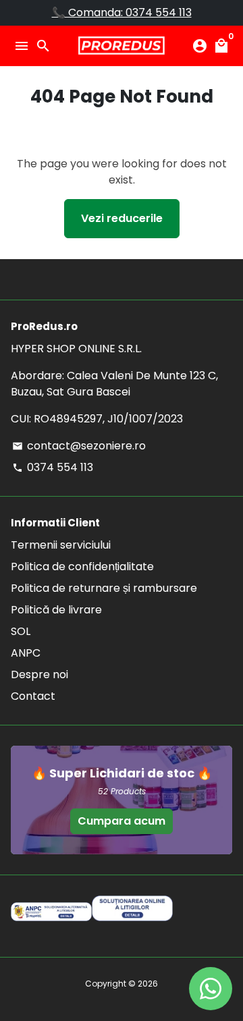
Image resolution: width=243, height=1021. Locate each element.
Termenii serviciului (61, 545)
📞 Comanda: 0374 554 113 (122, 12)
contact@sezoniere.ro (79, 445)
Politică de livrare (56, 609)
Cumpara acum (121, 821)
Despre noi (39, 674)
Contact (33, 696)
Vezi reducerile (122, 218)
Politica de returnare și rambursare (104, 588)
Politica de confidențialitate (82, 566)
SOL (20, 631)
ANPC (25, 653)
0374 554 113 (52, 467)
